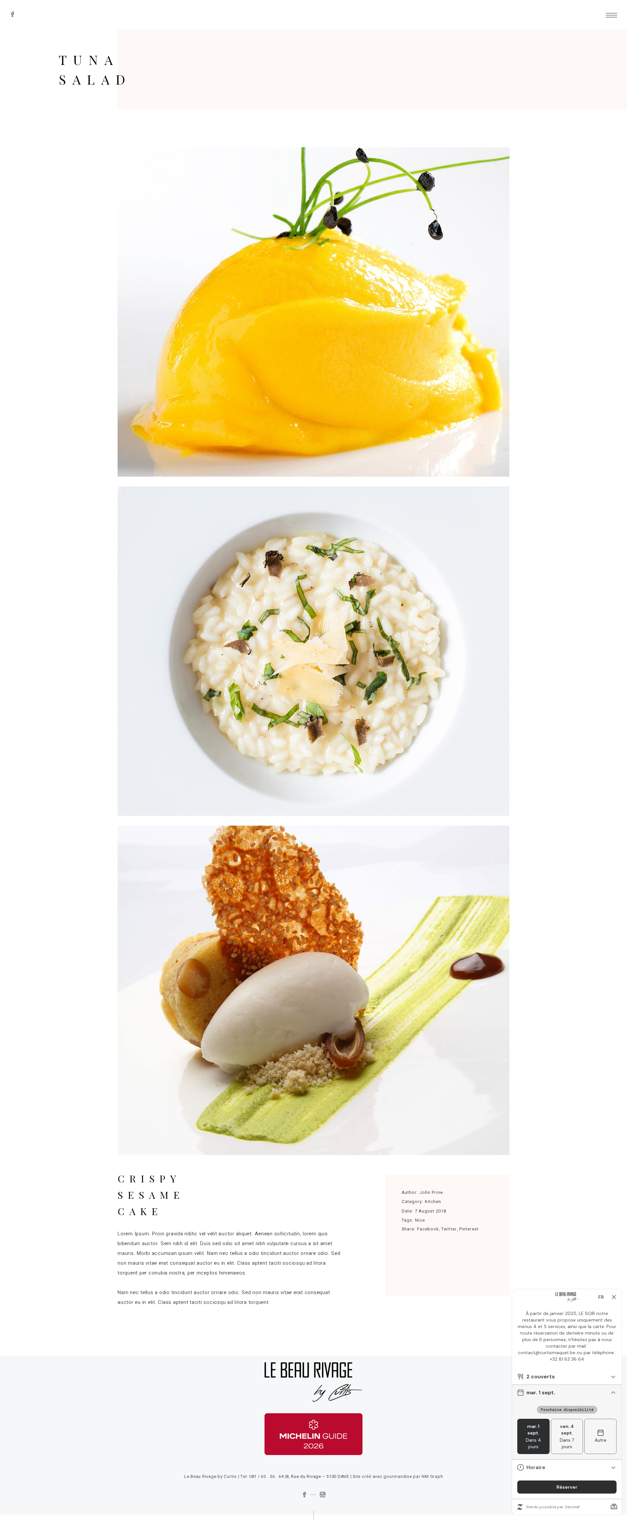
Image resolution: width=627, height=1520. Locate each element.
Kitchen (433, 1201)
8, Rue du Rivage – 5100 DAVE (317, 1476)
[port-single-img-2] (313, 651)
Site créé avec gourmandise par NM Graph (398, 1476)
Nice (420, 1220)
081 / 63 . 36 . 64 (266, 1476)
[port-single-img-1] (313, 312)
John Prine (431, 1192)
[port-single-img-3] (313, 990)
